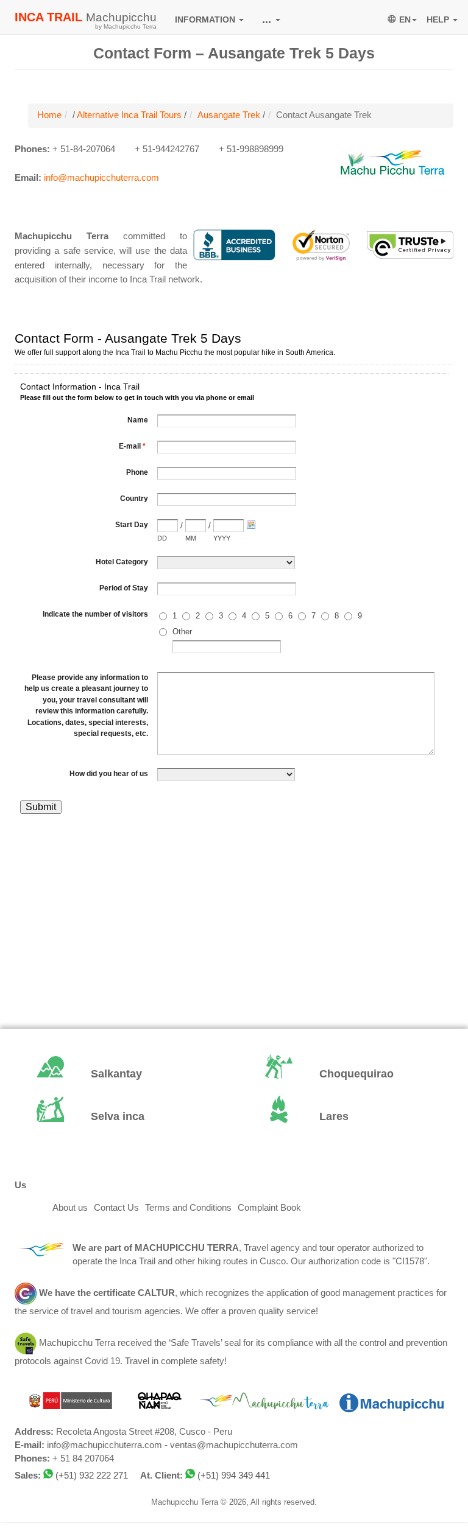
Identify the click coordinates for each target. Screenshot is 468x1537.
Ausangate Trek (228, 115)
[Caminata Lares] (348, 1117)
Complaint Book (269, 1208)
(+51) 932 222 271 (91, 1475)
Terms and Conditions (188, 1208)
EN (405, 19)
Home (49, 115)
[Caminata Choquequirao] (348, 1074)
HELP (439, 19)
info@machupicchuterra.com (101, 178)
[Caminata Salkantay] (119, 1074)
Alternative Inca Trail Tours (129, 115)
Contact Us (116, 1208)
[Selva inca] (119, 1117)
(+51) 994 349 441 (233, 1475)
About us (70, 1208)
